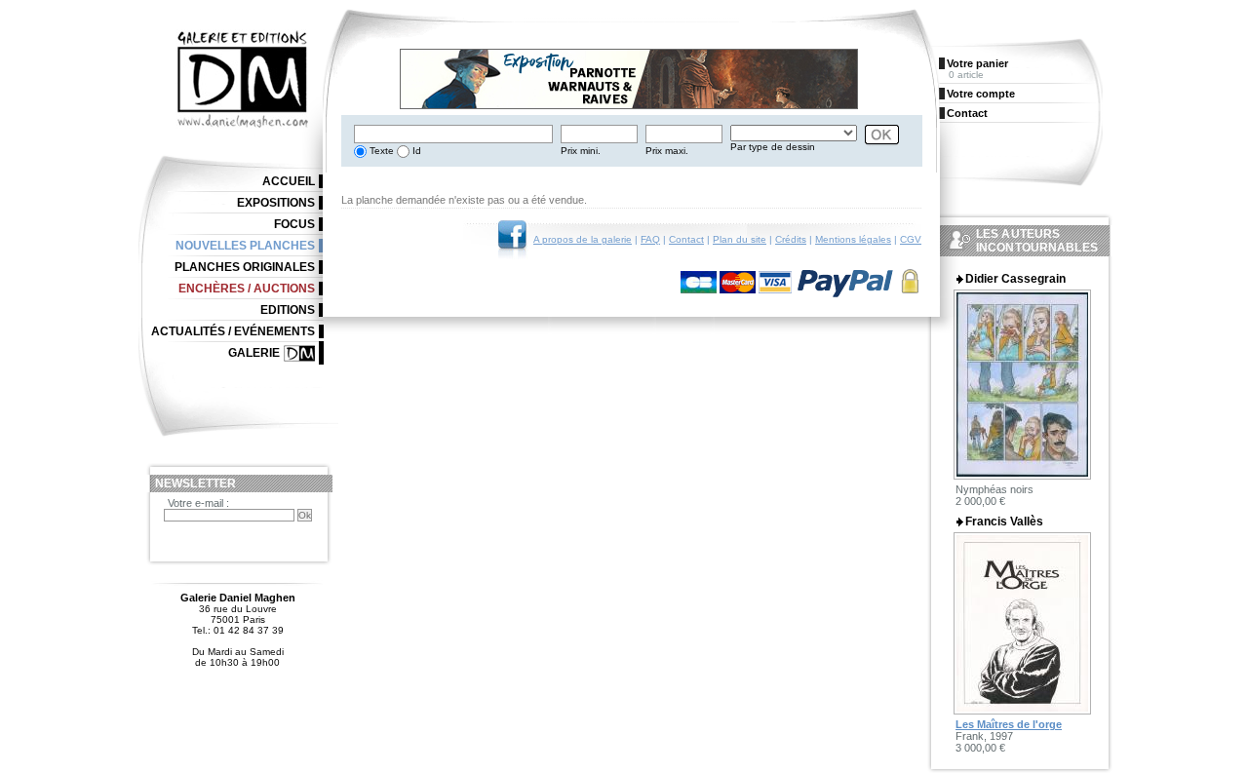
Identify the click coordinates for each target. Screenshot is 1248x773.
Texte (380, 150)
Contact (686, 239)
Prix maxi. (666, 150)
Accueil (288, 181)
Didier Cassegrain (1015, 279)
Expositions (276, 203)
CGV (910, 239)
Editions (287, 310)
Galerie (254, 353)
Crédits (790, 239)
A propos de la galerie (582, 239)
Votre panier (977, 63)
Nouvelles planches (245, 245)
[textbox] (453, 134)
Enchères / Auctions (246, 288)
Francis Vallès (1004, 521)
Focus (294, 224)
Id (415, 150)
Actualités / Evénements (233, 331)
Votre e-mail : (198, 503)
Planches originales (245, 267)
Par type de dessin (772, 146)
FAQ (650, 239)
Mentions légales (853, 239)
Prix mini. (581, 150)
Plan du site (739, 239)
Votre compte (981, 93)
